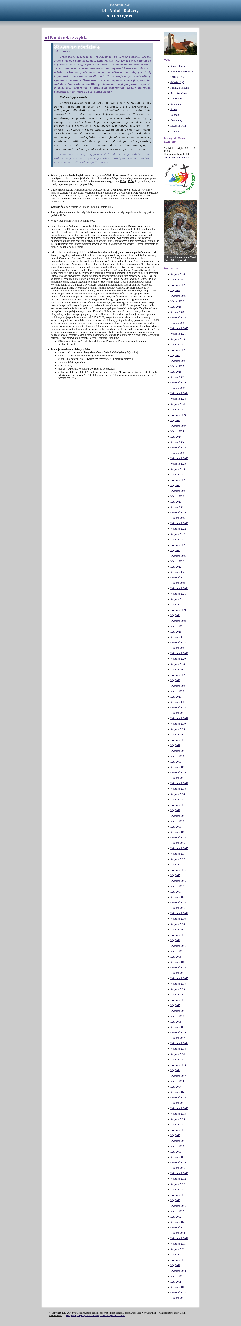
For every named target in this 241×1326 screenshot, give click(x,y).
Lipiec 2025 (176, 344)
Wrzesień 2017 (178, 853)
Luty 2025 (175, 371)
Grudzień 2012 (178, 1162)
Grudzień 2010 (178, 1292)
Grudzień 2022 (178, 512)
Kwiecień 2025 (178, 360)
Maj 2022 (175, 550)
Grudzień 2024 (178, 382)
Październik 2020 (179, 653)
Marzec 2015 (177, 1016)
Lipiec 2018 (176, 799)
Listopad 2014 (177, 1037)
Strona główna (177, 66)
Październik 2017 (179, 848)
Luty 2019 (175, 761)
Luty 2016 (175, 956)
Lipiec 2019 (176, 734)
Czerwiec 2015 (178, 1000)
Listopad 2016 (177, 907)
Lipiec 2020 (176, 669)
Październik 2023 (179, 458)
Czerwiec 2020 (178, 675)
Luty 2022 (175, 566)
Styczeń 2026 (177, 312)
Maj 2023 (175, 485)
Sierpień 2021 (177, 599)
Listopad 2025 (177, 323)
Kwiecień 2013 (178, 1140)
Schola (173, 109)
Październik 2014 (179, 1043)
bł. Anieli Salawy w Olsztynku (120, 10)
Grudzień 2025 (178, 317)
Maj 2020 (175, 680)
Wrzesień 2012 (178, 1178)
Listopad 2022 (177, 518)
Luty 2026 (175, 306)
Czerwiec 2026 (178, 285)
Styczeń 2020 (177, 702)
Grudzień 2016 (178, 902)
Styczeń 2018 (177, 832)
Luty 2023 (175, 501)
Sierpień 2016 (177, 924)
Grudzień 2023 (178, 447)
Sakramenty (176, 104)
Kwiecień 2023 (178, 490)
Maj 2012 (175, 1200)
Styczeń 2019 (177, 767)
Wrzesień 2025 (178, 333)
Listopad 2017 (177, 842)
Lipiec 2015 (176, 994)
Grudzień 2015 (178, 967)
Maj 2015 (175, 1005)
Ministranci (176, 98)
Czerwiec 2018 (178, 805)
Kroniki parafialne (179, 87)
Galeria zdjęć (177, 82)
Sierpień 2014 (177, 1054)
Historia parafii (178, 125)
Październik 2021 (179, 588)
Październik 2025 (179, 328)
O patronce (176, 131)
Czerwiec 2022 (178, 545)
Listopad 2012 (177, 1167)
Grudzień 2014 (178, 1032)
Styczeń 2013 (177, 1157)
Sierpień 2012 (177, 1184)
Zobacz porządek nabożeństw (179, 157)
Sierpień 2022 (177, 534)
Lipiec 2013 (176, 1124)
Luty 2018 (175, 826)
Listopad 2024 (177, 388)
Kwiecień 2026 (178, 295)
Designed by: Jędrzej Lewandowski (82, 1315)
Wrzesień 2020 (178, 658)
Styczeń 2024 (177, 442)
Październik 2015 (179, 978)
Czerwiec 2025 (178, 350)
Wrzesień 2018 (178, 788)
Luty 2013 (175, 1151)
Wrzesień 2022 (178, 528)
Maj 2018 (175, 810)
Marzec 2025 (177, 366)
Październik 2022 (179, 523)
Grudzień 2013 (178, 1097)
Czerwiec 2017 (178, 870)
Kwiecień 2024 (178, 425)
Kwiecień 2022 (178, 555)
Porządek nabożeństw (181, 71)
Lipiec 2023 (176, 474)
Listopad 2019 (177, 713)
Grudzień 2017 (178, 837)
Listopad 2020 (177, 648)
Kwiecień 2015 (178, 1010)
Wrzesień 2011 (178, 1243)
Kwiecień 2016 (178, 945)
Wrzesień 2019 (178, 723)
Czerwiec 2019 (178, 740)
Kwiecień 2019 (178, 750)
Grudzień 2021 (178, 577)
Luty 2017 (175, 891)
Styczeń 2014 (177, 1092)
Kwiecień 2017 (178, 880)
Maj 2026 (175, 290)
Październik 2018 (179, 783)
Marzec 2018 (177, 821)
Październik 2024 (179, 393)
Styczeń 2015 (177, 1027)
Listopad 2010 (177, 1297)
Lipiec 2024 (176, 409)
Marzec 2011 (177, 1276)
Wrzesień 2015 (178, 983)
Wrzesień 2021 (178, 593)
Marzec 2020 (177, 691)
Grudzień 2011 (178, 1227)
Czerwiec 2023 (178, 480)
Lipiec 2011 (176, 1254)
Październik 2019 (179, 718)
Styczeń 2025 (177, 377)
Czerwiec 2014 (178, 1065)
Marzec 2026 (177, 301)
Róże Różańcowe (179, 93)
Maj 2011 (175, 1265)
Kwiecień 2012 (178, 1205)
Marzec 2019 (177, 756)
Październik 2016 (179, 913)
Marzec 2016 (177, 951)
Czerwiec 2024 (178, 415)
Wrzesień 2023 (178, 463)
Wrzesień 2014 (178, 1048)
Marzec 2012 (177, 1211)
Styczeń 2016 (177, 962)
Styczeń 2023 (177, 507)
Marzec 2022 (177, 561)
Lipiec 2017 (176, 864)
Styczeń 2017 (177, 897)
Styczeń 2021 (177, 637)
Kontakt (174, 114)
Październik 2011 (179, 1238)
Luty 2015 (175, 1021)
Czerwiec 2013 (178, 1130)
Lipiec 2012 (176, 1189)
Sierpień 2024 (177, 404)
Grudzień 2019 (178, 707)
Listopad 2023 (177, 453)
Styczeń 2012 (177, 1222)
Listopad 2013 (177, 1102)
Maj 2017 (175, 875)
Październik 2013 (179, 1108)
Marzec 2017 (177, 886)
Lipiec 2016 (176, 929)
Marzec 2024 (177, 431)
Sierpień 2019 (177, 729)
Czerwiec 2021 (178, 610)
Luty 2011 (175, 1281)
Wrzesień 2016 (178, 918)
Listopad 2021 (177, 583)
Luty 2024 (175, 436)
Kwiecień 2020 (178, 685)
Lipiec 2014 (176, 1059)
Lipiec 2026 (176, 279)
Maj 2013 (175, 1135)
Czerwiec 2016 (178, 935)
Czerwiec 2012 (178, 1195)
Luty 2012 (175, 1216)
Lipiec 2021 (176, 604)
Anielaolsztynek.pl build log (113, 1315)
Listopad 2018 (177, 777)
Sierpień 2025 (177, 339)
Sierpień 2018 (177, 794)
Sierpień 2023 (177, 469)
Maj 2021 (175, 615)
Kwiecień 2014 (178, 1075)
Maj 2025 (175, 355)
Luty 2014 (175, 1086)
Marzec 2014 (177, 1081)
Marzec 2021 (177, 626)
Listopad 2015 (177, 972)
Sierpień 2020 (177, 664)
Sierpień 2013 (177, 1119)
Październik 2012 (179, 1173)
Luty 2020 (175, 696)
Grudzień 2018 (178, 772)
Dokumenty (176, 120)
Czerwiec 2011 (178, 1260)
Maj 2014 (175, 1070)
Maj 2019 (175, 745)
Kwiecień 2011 (178, 1270)
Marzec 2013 (177, 1146)
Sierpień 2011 (177, 1249)
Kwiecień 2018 (178, 815)
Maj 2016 (175, 940)
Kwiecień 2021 (178, 620)
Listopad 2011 (177, 1232)
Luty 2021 (175, 631)
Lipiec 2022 (176, 539)
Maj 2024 (175, 420)
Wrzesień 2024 (178, 398)
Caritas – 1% (177, 76)
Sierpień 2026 (177, 274)
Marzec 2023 (177, 496)
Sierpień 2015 (177, 989)
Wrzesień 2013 (178, 1113)
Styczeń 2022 (177, 572)
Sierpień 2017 (177, 859)
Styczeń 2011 (177, 1287)
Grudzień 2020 (178, 642)
